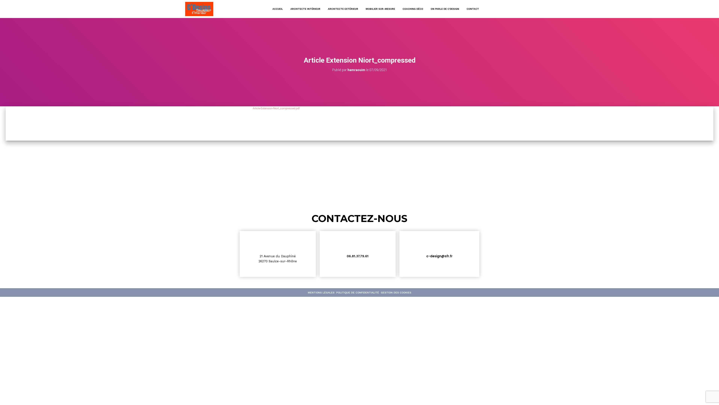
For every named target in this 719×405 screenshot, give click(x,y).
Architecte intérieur (305, 9)
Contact (473, 9)
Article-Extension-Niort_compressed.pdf (276, 108)
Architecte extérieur (343, 9)
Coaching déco (413, 9)
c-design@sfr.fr (439, 256)
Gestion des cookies (396, 292)
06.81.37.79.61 (357, 256)
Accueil (277, 9)
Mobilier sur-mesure (380, 9)
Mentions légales (321, 292)
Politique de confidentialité (357, 292)
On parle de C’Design (445, 9)
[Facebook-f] (533, 9)
